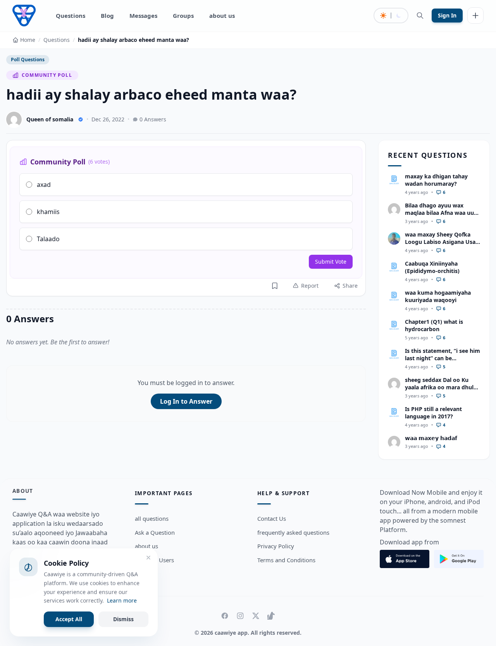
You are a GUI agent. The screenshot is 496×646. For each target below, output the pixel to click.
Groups (183, 15)
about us (222, 15)
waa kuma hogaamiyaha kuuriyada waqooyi (438, 296)
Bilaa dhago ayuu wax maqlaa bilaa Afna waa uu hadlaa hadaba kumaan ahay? (439, 216)
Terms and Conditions (286, 560)
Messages (143, 15)
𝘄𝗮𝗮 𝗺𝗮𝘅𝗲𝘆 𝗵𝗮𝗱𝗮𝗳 (431, 438)
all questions (152, 518)
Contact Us (271, 518)
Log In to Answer (186, 401)
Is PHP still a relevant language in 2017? (433, 412)
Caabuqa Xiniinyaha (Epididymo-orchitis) (432, 267)
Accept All (68, 619)
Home (27, 39)
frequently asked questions (293, 532)
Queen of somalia (49, 119)
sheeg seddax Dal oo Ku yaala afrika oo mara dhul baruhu (439, 387)
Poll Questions (28, 59)
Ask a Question (155, 532)
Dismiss (123, 619)
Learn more (122, 600)
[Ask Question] (475, 15)
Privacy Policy (275, 546)
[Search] (420, 15)
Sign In (447, 15)
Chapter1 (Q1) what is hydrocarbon (434, 325)
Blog (107, 15)
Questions (70, 15)
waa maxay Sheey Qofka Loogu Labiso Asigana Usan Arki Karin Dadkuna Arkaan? (442, 246)
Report (310, 285)
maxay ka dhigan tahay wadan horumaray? (436, 180)
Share (350, 285)
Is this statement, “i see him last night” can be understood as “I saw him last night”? (442, 362)
